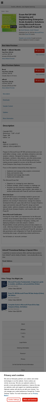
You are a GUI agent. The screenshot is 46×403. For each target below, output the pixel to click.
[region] (23, 387)
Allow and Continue (30, 399)
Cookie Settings (13, 399)
